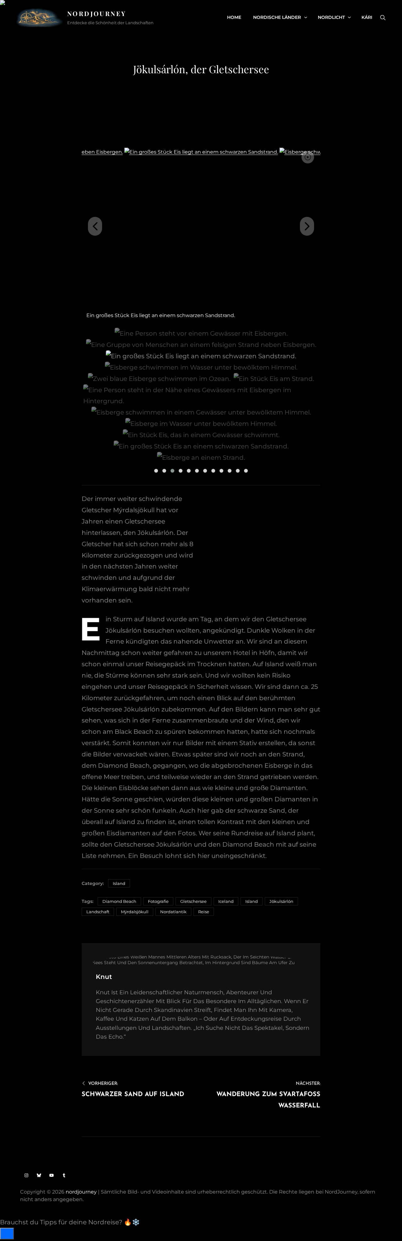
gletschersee (193, 901)
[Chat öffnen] (7, 1233)
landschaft (97, 911)
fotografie (158, 901)
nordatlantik (173, 911)
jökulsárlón (281, 901)
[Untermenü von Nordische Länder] (305, 17)
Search (382, 17)
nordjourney (81, 1192)
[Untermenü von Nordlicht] (349, 17)
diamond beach (119, 901)
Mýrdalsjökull (135, 911)
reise (203, 911)
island (251, 901)
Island (119, 883)
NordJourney (96, 13)
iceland (226, 901)
